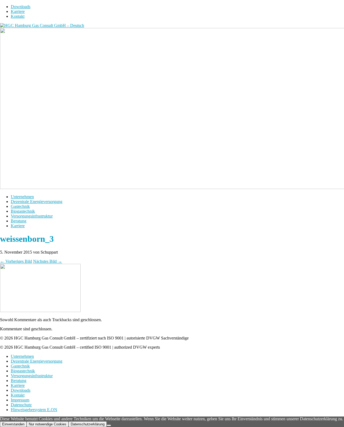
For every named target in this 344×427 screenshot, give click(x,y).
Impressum (20, 400)
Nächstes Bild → (47, 261)
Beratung (18, 221)
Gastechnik (20, 206)
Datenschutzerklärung (88, 424)
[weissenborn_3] (40, 310)
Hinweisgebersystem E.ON (34, 409)
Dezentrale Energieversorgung (36, 201)
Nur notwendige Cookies (47, 424)
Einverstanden (13, 424)
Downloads (20, 6)
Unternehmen (22, 196)
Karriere (18, 11)
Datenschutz (21, 404)
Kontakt (17, 16)
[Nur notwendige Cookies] (109, 425)
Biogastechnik (23, 211)
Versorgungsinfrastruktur (32, 216)
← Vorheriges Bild (16, 261)
